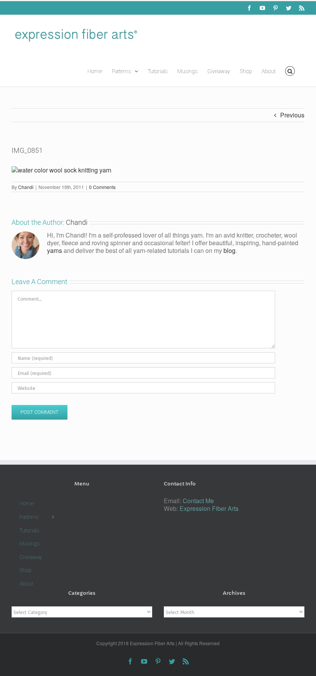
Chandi (26, 187)
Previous (292, 114)
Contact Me (198, 500)
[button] (290, 70)
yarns (54, 250)
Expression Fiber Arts (209, 508)
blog (229, 250)
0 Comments (102, 187)
